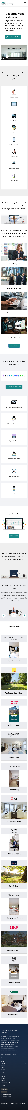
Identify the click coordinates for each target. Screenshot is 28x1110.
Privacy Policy (4, 1089)
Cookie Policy (4, 1091)
